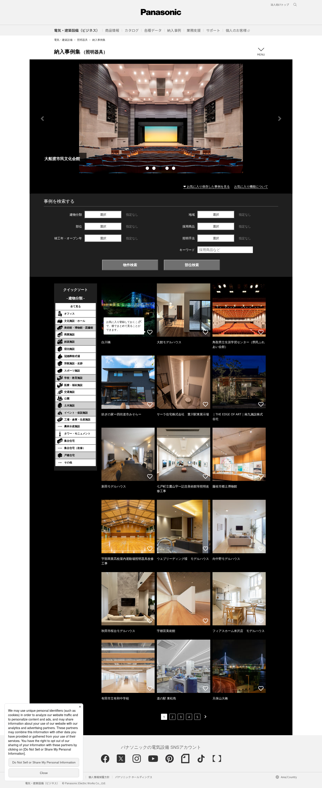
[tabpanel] (161, 118)
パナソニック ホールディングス (133, 777)
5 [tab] (174, 169)
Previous (42, 118)
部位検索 (192, 264)
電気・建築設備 (63, 40)
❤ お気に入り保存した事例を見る (206, 186)
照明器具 (82, 40)
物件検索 (130, 264)
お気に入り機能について (251, 186)
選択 (103, 214)
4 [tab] (167, 169)
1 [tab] (148, 169)
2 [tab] (154, 169)
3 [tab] (161, 169)
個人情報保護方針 (99, 777)
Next (279, 118)
